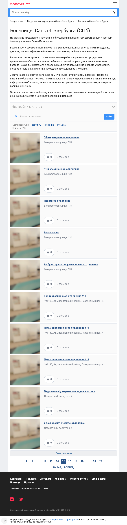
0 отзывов (63, 156)
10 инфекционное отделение (61, 137)
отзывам (61, 125)
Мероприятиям (79, 478)
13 (51, 461)
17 (75, 461)
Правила (29, 482)
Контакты (16, 478)
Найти (109, 116)
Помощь (15, 482)
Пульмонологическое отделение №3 (66, 359)
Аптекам (45, 478)
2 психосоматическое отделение (64, 423)
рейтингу (36, 125)
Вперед (69, 467)
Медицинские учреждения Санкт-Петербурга (50, 21)
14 (57, 461)
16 (69, 461)
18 (82, 461)
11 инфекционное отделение (61, 169)
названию (49, 125)
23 (94, 461)
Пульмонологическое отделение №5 (66, 327)
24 (100, 461)
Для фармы (99, 478)
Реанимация (51, 232)
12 (45, 461)
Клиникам (60, 478)
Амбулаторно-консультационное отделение (71, 264)
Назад (57, 467)
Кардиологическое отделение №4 (65, 296)
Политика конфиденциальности (25, 488)
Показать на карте (102, 156)
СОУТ (45, 488)
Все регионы (16, 21)
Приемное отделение (57, 200)
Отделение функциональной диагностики (69, 391)
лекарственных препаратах (64, 519)
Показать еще (63, 453)
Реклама (31, 478)
